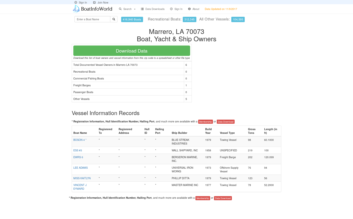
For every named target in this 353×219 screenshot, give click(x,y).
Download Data (131, 50)
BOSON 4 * (79, 140)
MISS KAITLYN (82, 178)
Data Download (225, 121)
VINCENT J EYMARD (80, 186)
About (195, 9)
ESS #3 (77, 150)
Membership (205, 121)
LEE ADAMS (80, 167)
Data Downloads (155, 9)
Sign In (83, 2)
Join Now (103, 2)
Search (127, 9)
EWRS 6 (78, 157)
